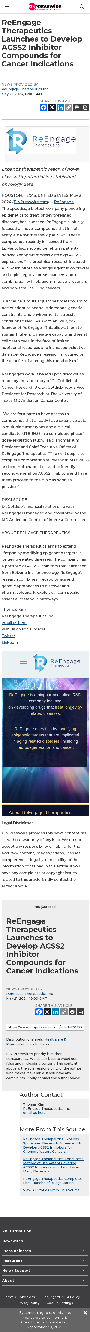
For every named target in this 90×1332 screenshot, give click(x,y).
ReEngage (64, 202)
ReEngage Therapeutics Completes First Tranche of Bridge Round (53, 1181)
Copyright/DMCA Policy (61, 1297)
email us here (14, 623)
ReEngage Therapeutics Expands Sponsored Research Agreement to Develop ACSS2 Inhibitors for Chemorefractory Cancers (52, 1145)
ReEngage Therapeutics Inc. (25, 89)
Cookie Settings (60, 1303)
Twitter (8, 636)
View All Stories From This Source (51, 1190)
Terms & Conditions (19, 1297)
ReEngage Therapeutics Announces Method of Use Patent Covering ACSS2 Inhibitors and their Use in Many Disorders (53, 1165)
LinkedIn (10, 642)
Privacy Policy (28, 1303)
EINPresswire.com (31, 202)
